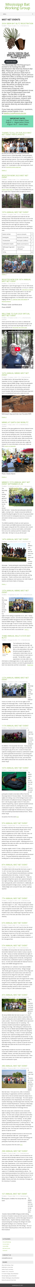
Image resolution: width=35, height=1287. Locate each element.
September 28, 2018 (14, 486)
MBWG (5, 26)
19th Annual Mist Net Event (15, 212)
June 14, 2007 (12, 997)
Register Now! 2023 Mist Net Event (15, 176)
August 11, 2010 (13, 900)
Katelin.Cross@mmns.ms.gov (15, 113)
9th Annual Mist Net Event (15, 823)
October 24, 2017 (13, 541)
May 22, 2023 (12, 179)
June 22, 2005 (12, 1153)
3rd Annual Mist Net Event (14, 1066)
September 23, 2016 (14, 594)
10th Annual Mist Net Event (15, 768)
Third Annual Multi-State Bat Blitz (16, 637)
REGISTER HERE (11, 62)
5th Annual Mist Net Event (15, 945)
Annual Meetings (7, 1242)
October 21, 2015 (13, 682)
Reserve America (6, 301)
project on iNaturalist (10, 446)
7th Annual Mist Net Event (15, 898)
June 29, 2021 (12, 283)
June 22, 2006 (12, 1068)
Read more (30, 665)
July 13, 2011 (12, 867)
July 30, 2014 (12, 728)
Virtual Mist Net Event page (20, 327)
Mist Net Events (25, 26)
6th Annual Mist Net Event (15, 923)
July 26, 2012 (12, 825)
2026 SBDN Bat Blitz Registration (17, 23)
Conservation (6, 1244)
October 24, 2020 (13, 318)
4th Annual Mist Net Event (15, 995)
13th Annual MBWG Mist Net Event (15, 591)
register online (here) (7, 189)
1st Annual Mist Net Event (14, 1194)
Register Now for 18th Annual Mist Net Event (16, 280)
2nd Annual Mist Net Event (15, 1151)
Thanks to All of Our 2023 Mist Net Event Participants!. (17, 133)
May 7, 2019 (12, 424)
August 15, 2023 (13, 137)
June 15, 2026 (12, 26)
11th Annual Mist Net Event (15, 725)
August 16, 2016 (13, 640)
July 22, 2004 (12, 1196)
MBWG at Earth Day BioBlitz (15, 422)
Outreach (4, 319)
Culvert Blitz (5, 1246)
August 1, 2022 (12, 214)
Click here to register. (27, 289)
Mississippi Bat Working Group (17, 6)
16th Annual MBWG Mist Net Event (15, 374)
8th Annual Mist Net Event (15, 864)
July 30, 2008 (12, 948)
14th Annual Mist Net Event (15, 539)
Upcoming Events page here (13, 167)
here (17, 817)
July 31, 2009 (12, 925)
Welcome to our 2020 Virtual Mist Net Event (16, 314)
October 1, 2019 (13, 377)
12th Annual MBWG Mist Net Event (15, 678)
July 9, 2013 (11, 770)
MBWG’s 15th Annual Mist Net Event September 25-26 (16, 483)
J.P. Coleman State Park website (19, 299)
